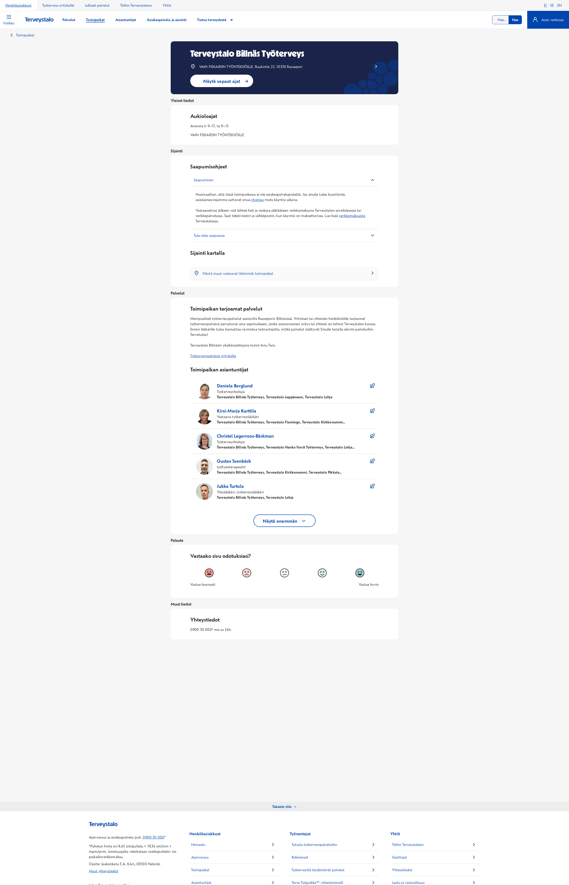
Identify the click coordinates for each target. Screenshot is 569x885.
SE (552, 5)
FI (545, 5)
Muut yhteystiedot (103, 871)
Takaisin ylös (282, 806)
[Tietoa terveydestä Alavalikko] (231, 20)
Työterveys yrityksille (58, 5)
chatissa (257, 199)
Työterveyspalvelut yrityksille (213, 356)
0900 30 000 (153, 837)
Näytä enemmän (280, 521)
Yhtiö (166, 5)
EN (559, 5)
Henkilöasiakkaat (18, 5)
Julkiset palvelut (97, 5)
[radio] (209, 572)
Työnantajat (300, 833)
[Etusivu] (39, 20)
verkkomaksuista (352, 215)
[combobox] (507, 19)
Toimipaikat (25, 35)
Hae (515, 20)
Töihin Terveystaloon (136, 5)
